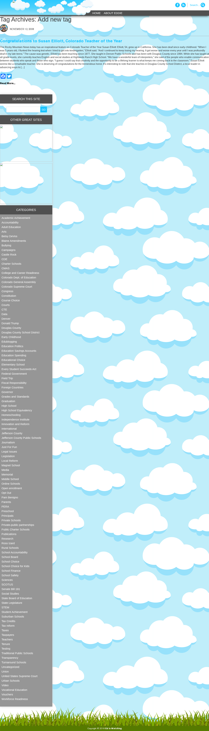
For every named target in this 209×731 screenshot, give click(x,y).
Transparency (10, 657)
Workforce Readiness (15, 699)
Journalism (8, 442)
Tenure (6, 644)
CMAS (5, 268)
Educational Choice (13, 359)
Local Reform (10, 460)
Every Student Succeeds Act (19, 369)
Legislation (8, 456)
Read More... (7, 83)
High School (9, 405)
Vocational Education (14, 689)
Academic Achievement (16, 217)
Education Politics (12, 346)
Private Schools (11, 520)
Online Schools (11, 483)
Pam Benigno (10, 497)
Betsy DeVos (9, 236)
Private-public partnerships (18, 524)
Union (5, 671)
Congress (7, 291)
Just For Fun (9, 447)
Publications (9, 534)
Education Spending (14, 355)
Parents (6, 502)
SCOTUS (7, 584)
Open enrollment (12, 488)
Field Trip (7, 378)
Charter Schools (11, 263)
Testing (6, 648)
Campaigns (8, 250)
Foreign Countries (12, 387)
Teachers (7, 639)
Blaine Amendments (14, 240)
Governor (7, 392)
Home (96, 13)
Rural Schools (10, 547)
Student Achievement (15, 611)
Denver (6, 318)
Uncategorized (10, 666)
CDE (4, 259)
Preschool (8, 511)
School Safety (10, 575)
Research (7, 538)
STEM (5, 607)
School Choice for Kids (15, 566)
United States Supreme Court (19, 676)
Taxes (5, 630)
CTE (4, 309)
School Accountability (15, 552)
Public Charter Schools (16, 529)
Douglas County (11, 327)
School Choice (10, 561)
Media (5, 469)
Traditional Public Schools (17, 653)
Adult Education (11, 227)
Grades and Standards (15, 396)
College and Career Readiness (20, 272)
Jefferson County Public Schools (21, 437)
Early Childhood (11, 337)
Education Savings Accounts (19, 350)
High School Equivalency (17, 410)
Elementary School (13, 364)
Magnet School (11, 465)
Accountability (10, 222)
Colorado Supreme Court (17, 286)
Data (4, 314)
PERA (5, 506)
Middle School (10, 479)
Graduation (8, 401)
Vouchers (7, 694)
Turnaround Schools (14, 662)
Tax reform (8, 625)
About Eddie (113, 13)
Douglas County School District (20, 332)
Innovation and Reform (15, 424)
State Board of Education (17, 598)
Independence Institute (15, 419)
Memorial (7, 474)
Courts (6, 304)
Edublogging (9, 341)
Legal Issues (9, 451)
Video (5, 685)
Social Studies (10, 593)
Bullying (6, 245)
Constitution (9, 295)
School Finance (11, 570)
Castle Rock (9, 254)
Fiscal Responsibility (14, 382)
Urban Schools (11, 680)
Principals (7, 515)
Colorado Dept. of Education (19, 277)
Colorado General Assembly (19, 282)
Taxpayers (8, 634)
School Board (10, 557)
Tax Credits (8, 621)
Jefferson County (12, 433)
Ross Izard (8, 543)
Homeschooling (11, 414)
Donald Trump (10, 323)
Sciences (7, 579)
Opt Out (6, 492)
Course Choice (11, 300)
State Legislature (12, 602)
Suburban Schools (13, 616)
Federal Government (14, 373)
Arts (4, 231)
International (9, 428)
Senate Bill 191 (11, 589)
